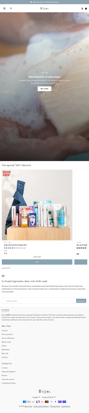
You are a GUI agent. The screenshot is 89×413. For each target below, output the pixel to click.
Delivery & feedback (8, 372)
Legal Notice (65, 406)
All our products (7, 334)
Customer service (8, 379)
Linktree (5, 357)
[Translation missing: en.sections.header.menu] (4, 8)
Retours (4, 375)
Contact (5, 330)
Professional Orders (9, 383)
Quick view (37, 256)
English (37, 397)
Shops (4, 346)
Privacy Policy (55, 406)
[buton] (37, 397)
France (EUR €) (49, 397)
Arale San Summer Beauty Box (15, 245)
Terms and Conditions (41, 406)
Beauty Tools (6, 342)
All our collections (8, 338)
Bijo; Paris (7, 242)
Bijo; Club (5, 353)
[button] (8, 248)
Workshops (6, 350)
